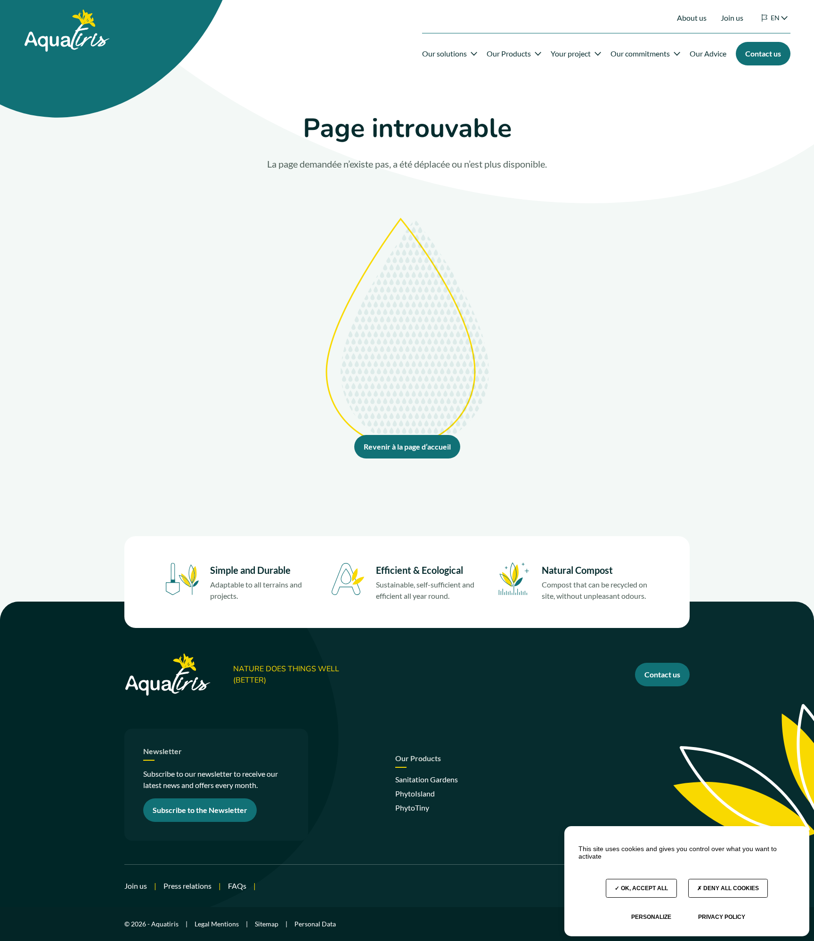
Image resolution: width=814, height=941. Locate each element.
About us (692, 17)
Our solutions (444, 53)
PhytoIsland (415, 793)
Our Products (509, 53)
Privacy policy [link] (721, 917)
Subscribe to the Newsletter (200, 809)
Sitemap (266, 924)
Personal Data (315, 924)
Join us (732, 17)
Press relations (187, 885)
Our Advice (708, 53)
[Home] (67, 14)
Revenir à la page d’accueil (407, 446)
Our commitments (640, 53)
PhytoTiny (412, 807)
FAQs (237, 885)
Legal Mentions (217, 924)
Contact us (662, 674)
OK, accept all (643, 888)
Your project (571, 53)
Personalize (651, 917)
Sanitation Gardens (426, 779)
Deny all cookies (730, 888)
